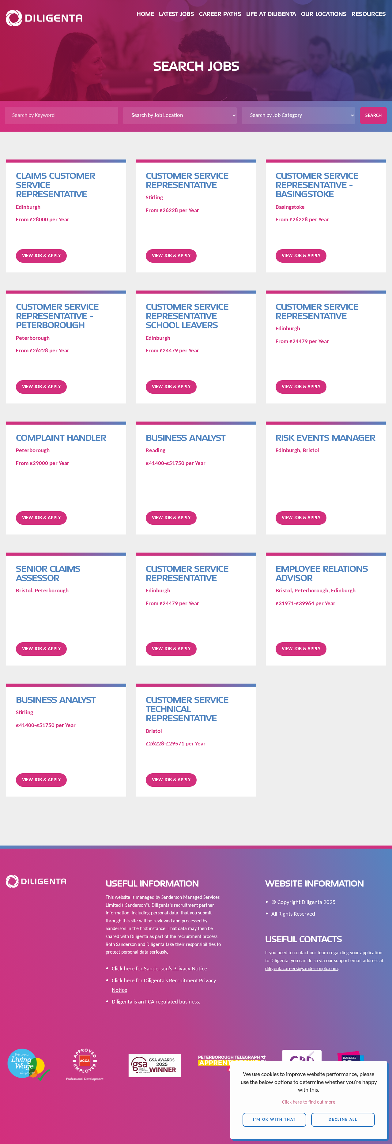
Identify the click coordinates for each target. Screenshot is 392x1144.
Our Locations (324, 13)
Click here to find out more (308, 1102)
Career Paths (220, 13)
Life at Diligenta (271, 13)
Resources (369, 13)
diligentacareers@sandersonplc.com (301, 968)
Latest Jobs (176, 13)
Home (145, 13)
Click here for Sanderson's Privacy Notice (159, 969)
